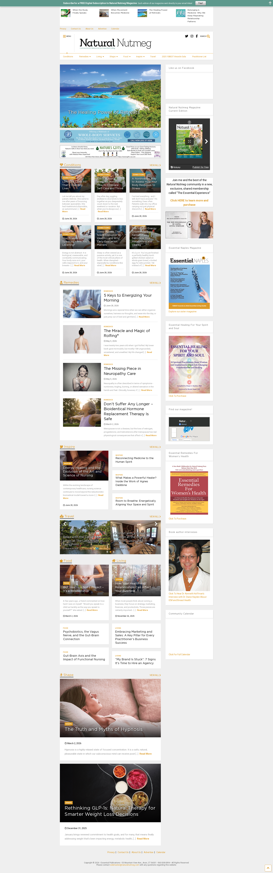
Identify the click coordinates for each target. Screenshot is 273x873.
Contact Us (76, 29)
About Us (89, 29)
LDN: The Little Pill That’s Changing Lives (74, 185)
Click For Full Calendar (179, 654)
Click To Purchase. (178, 518)
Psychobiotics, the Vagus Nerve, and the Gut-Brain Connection (81, 635)
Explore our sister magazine (183, 311)
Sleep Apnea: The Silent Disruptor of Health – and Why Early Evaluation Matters (109, 238)
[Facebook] (197, 36)
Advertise (102, 29)
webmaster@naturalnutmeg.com (124, 865)
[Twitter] (186, 36)
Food (125, 56)
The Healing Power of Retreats (90, 11)
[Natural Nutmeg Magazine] (114, 51)
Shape (112, 56)
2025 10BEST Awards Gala (174, 56)
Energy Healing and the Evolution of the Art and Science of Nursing (82, 471)
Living (99, 56)
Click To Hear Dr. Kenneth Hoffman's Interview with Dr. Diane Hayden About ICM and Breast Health (187, 597)
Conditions (68, 56)
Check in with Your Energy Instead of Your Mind (167, 13)
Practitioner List (199, 56)
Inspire (139, 56)
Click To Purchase (177, 396)
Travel (153, 56)
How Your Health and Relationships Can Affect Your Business (133, 587)
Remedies (83, 56)
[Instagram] (192, 36)
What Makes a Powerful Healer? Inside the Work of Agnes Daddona (135, 481)
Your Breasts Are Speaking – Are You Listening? (74, 241)
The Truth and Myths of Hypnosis (104, 729)
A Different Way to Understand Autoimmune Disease (205, 14)
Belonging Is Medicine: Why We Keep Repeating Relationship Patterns (128, 15)
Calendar (115, 29)
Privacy (63, 29)
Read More (103, 211)
